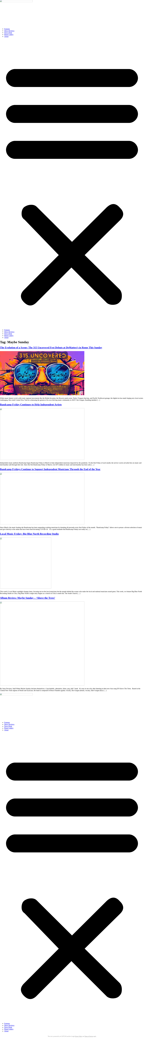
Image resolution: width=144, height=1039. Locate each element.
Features (7, 29)
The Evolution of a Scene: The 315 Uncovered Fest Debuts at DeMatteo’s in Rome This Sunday (51, 347)
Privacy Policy (78, 1036)
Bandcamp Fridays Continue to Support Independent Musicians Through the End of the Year (50, 469)
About (6, 36)
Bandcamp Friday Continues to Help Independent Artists (31, 404)
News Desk (8, 33)
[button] (72, 183)
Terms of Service (89, 1036)
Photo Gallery (8, 34)
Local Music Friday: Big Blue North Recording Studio (29, 533)
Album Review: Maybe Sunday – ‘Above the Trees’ (27, 597)
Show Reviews (9, 31)
